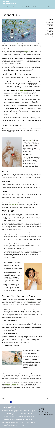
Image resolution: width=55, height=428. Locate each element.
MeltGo (3, 398)
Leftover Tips (50, 24)
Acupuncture (41, 406)
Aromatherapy (42, 408)
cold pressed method (22, 90)
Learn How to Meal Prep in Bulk (46, 412)
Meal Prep (51, 31)
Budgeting (51, 25)
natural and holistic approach (33, 301)
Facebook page (17, 411)
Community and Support (18, 6)
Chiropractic (41, 409)
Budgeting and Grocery (6, 6)
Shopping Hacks (49, 22)
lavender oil (31, 140)
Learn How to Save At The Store (46, 414)
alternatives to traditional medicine (12, 384)
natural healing (15, 43)
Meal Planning (36, 6)
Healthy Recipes (28, 6)
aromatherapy (27, 51)
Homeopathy (41, 411)
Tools (52, 36)
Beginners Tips (50, 33)
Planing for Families (49, 34)
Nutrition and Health (45, 6)
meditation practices (13, 204)
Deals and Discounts (48, 21)
